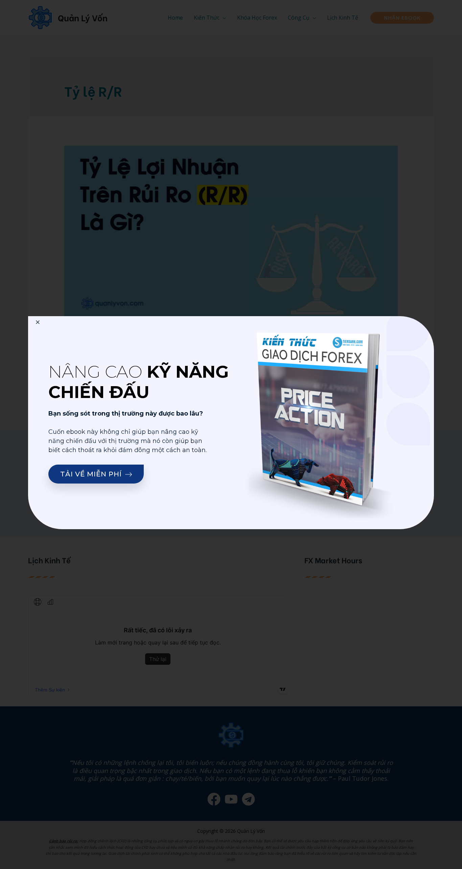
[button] (96, 474)
